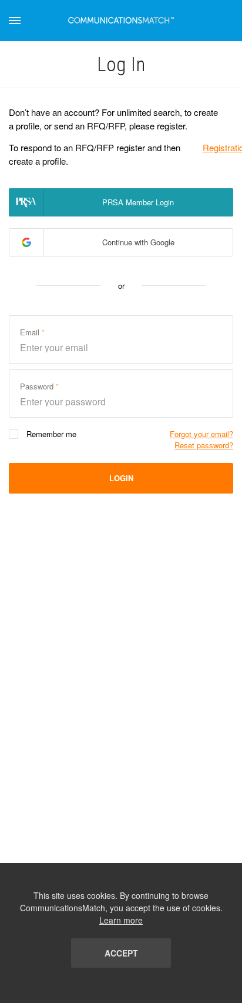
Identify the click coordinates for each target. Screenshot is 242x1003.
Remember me (51, 433)
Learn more (121, 920)
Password (38, 386)
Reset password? (203, 445)
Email (31, 332)
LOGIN (121, 478)
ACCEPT (121, 953)
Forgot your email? (201, 433)
